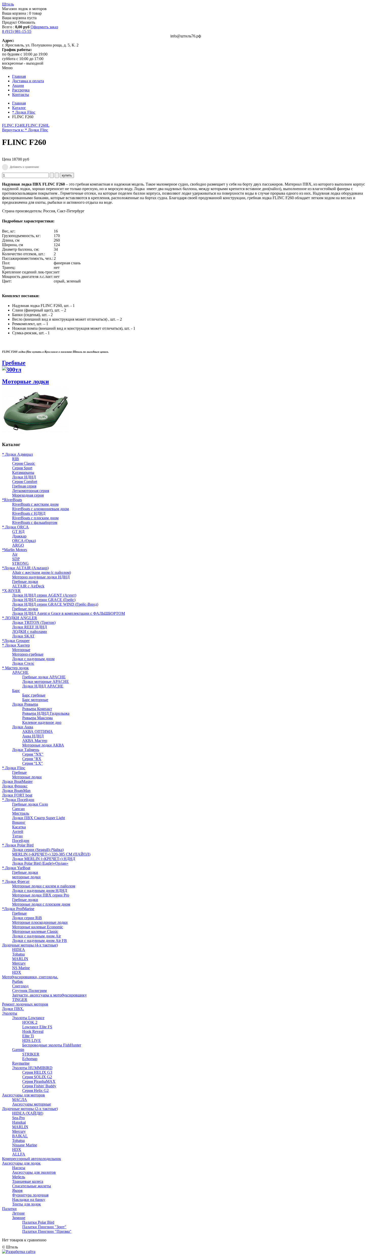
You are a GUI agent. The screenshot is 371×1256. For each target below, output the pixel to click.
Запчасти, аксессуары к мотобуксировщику (49, 995)
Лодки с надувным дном (33, 659)
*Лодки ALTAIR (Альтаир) (25, 568)
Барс (16, 690)
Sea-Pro (18, 1118)
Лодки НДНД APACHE (42, 686)
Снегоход (20, 986)
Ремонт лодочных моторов (25, 1004)
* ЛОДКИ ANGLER (19, 618)
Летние (18, 1213)
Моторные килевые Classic (35, 931)
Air (14, 554)
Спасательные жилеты (31, 1186)
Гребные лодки (25, 581)
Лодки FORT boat (17, 795)
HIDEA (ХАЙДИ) (27, 1113)
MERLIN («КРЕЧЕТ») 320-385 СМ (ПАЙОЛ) (51, 854)
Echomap (29, 1059)
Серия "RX (31, 759)
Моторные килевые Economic (37, 927)
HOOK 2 (29, 1022)
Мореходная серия (28, 495)
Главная (19, 103)
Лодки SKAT (23, 636)
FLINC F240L (14, 125)
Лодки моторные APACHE (45, 681)
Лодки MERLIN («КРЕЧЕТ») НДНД (43, 859)
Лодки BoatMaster (17, 781)
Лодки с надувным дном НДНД (39, 890)
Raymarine (21, 1063)
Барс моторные (35, 700)
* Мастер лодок (15, 668)
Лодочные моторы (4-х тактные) (30, 945)
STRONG (20, 563)
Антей (17, 831)
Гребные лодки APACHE (44, 677)
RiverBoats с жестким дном (35, 504)
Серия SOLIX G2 (37, 1077)
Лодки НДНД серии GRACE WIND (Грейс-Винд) (55, 604)
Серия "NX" (32, 754)
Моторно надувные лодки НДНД (41, 577)
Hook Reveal (32, 1031)
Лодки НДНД (24, 477)
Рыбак (17, 981)
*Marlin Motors (14, 550)
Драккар (19, 536)
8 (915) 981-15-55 (16, 31)
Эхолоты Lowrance (28, 1018)
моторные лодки (26, 877)
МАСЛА (19, 1099)
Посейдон (20, 840)
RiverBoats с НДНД (28, 513)
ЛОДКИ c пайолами (29, 631)
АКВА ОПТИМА (37, 731)
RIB (15, 459)
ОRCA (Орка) (24, 541)
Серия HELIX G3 (37, 1072)
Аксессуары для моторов (23, 1095)
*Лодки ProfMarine (18, 909)
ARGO (18, 545)
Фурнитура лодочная (30, 1195)
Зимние (18, 1218)
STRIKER (30, 1054)
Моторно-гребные (27, 654)
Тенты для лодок (26, 1204)
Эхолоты (9, 1013)
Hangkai (19, 1122)
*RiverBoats (12, 500)
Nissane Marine (24, 1145)
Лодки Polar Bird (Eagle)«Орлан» (40, 863)
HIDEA (18, 949)
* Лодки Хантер (16, 645)
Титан (17, 836)
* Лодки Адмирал (17, 454)
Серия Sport (22, 468)
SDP (16, 559)
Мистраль (20, 813)
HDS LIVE (31, 1040)
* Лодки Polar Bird (18, 845)
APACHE (20, 672)
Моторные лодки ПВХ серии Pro (40, 895)
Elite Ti (28, 1036)
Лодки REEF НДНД (29, 627)
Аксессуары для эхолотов (34, 1172)
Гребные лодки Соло (30, 804)
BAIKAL (20, 1136)
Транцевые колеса (27, 1181)
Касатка (19, 827)
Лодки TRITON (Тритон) (34, 622)
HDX (16, 972)
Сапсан (18, 809)
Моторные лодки (27, 777)
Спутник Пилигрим (29, 990)
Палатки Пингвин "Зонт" (44, 1227)
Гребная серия (24, 486)
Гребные (13, 363)
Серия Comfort (24, 481)
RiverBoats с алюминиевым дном (40, 509)
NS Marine (21, 968)
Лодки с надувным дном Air (36, 936)
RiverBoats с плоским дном (35, 518)
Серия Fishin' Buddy (39, 1086)
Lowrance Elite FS (37, 1027)
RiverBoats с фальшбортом (34, 522)
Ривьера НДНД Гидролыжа (45, 713)
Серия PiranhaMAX (39, 1081)
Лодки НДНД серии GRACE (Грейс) (43, 600)
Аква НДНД (33, 736)
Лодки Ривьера (25, 704)
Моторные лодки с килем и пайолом (43, 886)
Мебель (18, 1177)
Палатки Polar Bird (38, 1222)
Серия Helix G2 (35, 1090)
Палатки (9, 1209)
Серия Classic (23, 463)
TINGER (19, 999)
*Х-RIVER (11, 590)
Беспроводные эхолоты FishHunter (51, 1045)
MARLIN (20, 959)
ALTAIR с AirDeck (28, 586)
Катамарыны (23, 472)
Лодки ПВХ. (13, 1009)
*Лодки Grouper (16, 640)
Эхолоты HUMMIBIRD (32, 1068)
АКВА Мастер (34, 740)
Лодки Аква (22, 727)
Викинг (18, 822)
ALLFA (18, 1154)
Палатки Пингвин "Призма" (46, 1231)
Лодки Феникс (15, 786)
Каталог (19, 108)
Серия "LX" (32, 763)
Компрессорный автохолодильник (31, 1159)
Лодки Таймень (25, 750)
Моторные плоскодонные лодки (40, 922)
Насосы (18, 1168)
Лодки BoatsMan (16, 790)
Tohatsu (18, 954)
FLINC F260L (37, 125)
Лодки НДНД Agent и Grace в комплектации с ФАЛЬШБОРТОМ (68, 613)
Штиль (8, 4)
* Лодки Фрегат (16, 881)
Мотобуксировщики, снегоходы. (30, 977)
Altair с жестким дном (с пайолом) (41, 572)
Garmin (18, 1049)
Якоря (17, 1190)
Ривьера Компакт (37, 709)
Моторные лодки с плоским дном (41, 904)
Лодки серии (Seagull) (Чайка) (38, 850)
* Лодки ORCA (15, 527)
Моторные (21, 650)
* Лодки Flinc (23, 112)
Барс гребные (33, 695)
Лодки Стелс (23, 663)
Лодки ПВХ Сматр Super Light (38, 818)
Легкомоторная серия (30, 491)
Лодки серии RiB (27, 918)
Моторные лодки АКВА (43, 745)
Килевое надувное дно (41, 722)
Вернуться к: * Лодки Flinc (25, 130)
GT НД (18, 531)
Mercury (19, 963)
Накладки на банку (28, 1199)
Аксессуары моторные (31, 1104)
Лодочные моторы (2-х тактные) (30, 1109)
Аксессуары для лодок (21, 1163)
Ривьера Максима (37, 718)
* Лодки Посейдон (18, 800)
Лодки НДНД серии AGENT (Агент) (44, 595)
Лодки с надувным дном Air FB (39, 940)
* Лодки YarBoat (16, 868)
